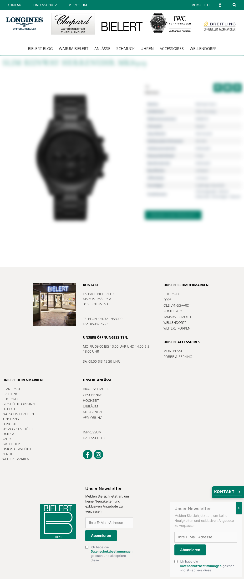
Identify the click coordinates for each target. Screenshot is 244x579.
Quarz (200, 126)
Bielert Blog (40, 48)
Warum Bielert (73, 48)
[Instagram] (98, 454)
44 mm (201, 141)
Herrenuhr (204, 133)
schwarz (202, 170)
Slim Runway (206, 111)
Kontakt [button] (224, 491)
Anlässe (102, 48)
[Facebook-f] (87, 454)
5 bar (200, 155)
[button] (234, 5)
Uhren (147, 48)
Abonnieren (101, 535)
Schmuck (125, 48)
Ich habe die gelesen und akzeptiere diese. (111, 553)
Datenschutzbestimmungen (111, 551)
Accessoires (172, 48)
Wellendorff (203, 48)
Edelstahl (203, 148)
